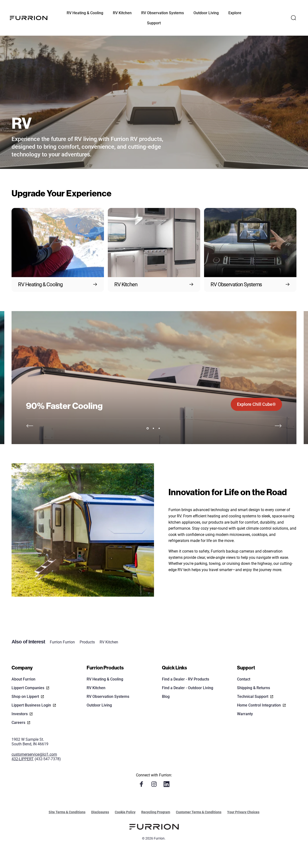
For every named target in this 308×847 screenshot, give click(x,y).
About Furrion (23, 679)
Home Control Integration (259, 705)
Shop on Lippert (25, 696)
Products (87, 642)
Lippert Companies (28, 688)
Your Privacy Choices (243, 812)
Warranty (245, 714)
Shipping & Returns (253, 688)
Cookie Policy (125, 812)
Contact (243, 679)
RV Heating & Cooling (105, 679)
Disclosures (100, 812)
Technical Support (252, 696)
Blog (166, 696)
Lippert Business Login (31, 705)
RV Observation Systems (108, 696)
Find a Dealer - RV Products (185, 679)
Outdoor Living (99, 705)
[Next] (278, 426)
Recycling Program (155, 812)
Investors (20, 714)
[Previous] (30, 426)
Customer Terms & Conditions (198, 812)
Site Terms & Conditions (67, 812)
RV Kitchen (109, 642)
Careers (18, 722)
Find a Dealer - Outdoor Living (187, 688)
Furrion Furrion (62, 642)
